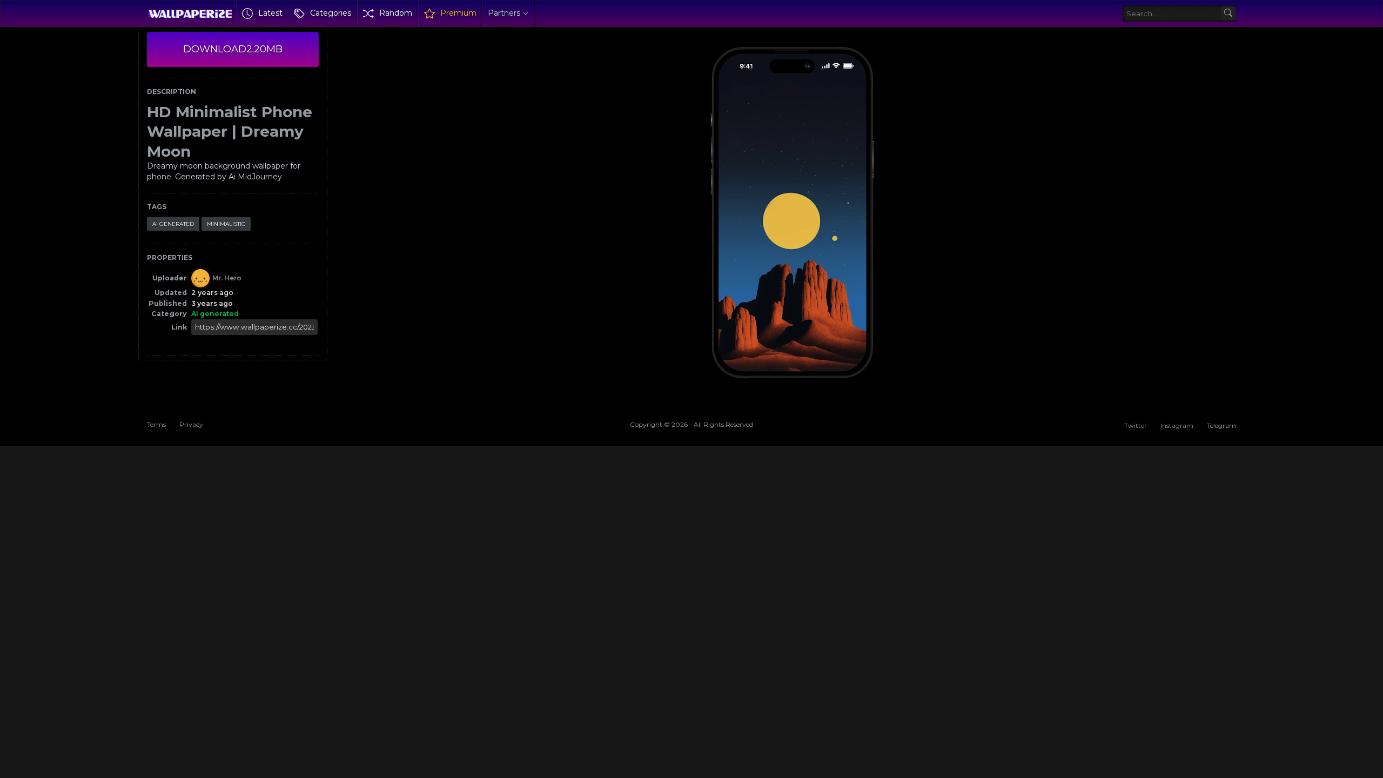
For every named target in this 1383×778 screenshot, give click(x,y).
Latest (270, 13)
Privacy (191, 424)
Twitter (1135, 425)
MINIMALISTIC (226, 223)
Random (395, 13)
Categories (330, 13)
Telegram (1221, 425)
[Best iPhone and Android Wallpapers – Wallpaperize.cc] (190, 13)
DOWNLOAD (233, 49)
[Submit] (1228, 13)
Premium (458, 13)
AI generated (173, 223)
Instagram (1176, 425)
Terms (156, 424)
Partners (504, 13)
